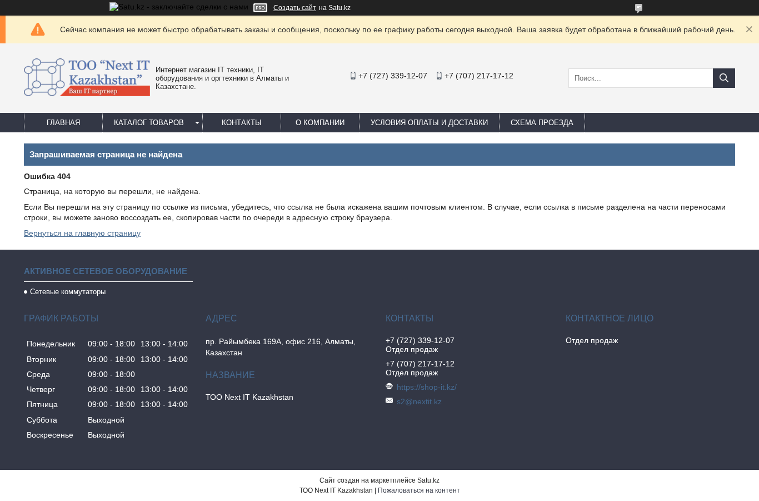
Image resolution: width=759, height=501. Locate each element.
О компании (320, 122)
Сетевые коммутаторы (68, 291)
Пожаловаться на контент (419, 490)
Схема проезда (542, 122)
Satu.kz (428, 480)
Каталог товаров (149, 122)
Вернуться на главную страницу (82, 233)
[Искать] (724, 78)
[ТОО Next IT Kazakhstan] (87, 93)
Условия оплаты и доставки (429, 122)
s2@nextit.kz (419, 401)
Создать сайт (294, 8)
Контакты (242, 122)
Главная (63, 122)
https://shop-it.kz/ (427, 387)
